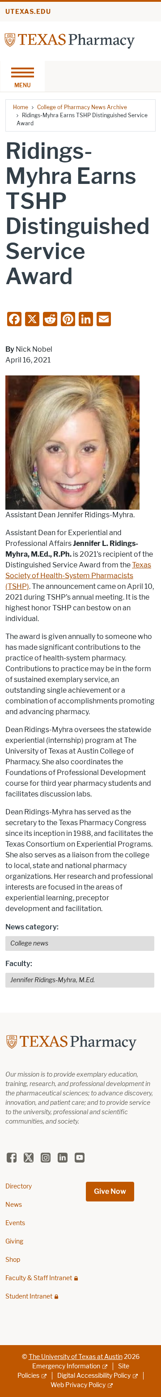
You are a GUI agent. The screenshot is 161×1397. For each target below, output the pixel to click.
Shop (12, 1260)
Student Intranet (28, 1296)
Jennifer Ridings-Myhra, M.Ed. (52, 980)
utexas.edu (28, 12)
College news (29, 943)
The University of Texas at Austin (76, 1357)
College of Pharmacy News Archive (82, 107)
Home (20, 107)
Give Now (110, 1191)
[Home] (70, 40)
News (13, 1205)
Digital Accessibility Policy (94, 1376)
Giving (14, 1241)
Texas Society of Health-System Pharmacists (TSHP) (78, 576)
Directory (18, 1186)
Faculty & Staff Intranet (38, 1278)
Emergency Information (66, 1366)
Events (15, 1223)
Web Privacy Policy (78, 1385)
